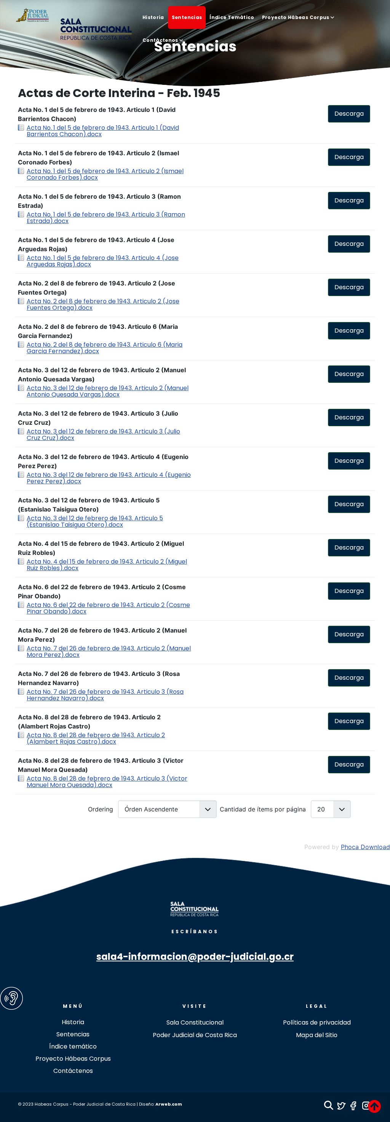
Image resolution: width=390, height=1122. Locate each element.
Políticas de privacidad (317, 1022)
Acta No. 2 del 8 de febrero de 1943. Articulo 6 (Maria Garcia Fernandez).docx (104, 347)
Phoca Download (365, 847)
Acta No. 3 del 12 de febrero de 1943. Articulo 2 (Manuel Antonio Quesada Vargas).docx (108, 391)
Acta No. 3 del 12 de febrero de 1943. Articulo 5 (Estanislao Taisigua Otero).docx (95, 521)
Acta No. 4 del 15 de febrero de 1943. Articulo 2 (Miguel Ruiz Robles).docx (107, 564)
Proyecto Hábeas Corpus (73, 1058)
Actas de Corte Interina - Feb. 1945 (119, 93)
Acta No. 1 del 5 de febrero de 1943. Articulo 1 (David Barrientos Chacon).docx (103, 131)
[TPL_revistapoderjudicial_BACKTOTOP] (374, 1106)
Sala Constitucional (195, 1022)
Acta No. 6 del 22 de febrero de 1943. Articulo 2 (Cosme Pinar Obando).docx (108, 608)
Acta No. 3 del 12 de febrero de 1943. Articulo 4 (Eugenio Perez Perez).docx (109, 478)
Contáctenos (73, 1070)
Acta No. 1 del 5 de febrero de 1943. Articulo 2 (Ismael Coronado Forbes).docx (105, 174)
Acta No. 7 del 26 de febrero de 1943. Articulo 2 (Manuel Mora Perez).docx (109, 651)
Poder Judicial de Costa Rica (195, 1035)
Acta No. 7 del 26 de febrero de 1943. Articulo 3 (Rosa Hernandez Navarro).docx (105, 695)
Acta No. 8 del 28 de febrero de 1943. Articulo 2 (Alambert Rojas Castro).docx (96, 738)
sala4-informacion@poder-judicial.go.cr (195, 956)
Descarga (349, 113)
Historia (73, 1022)
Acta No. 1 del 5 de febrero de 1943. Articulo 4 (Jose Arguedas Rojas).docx (103, 261)
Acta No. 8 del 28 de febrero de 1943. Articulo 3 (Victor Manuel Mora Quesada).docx (107, 781)
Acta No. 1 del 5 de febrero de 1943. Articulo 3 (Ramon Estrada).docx (106, 217)
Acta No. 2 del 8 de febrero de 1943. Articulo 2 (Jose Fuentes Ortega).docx (103, 304)
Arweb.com (168, 1104)
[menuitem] (153, 17)
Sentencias (73, 1034)
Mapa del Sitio (316, 1035)
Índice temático (73, 1046)
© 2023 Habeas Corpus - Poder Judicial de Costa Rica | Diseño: (86, 1104)
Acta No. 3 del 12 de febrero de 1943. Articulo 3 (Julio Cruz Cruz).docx (103, 434)
